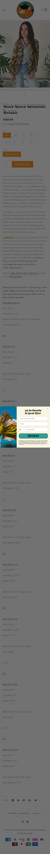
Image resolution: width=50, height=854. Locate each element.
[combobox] (22, 430)
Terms (23, 444)
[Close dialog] (47, 408)
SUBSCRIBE (33, 435)
